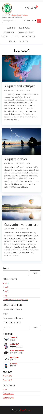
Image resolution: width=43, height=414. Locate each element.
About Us (24, 41)
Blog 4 (5, 283)
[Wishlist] (29, 8)
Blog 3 (5, 287)
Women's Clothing (26, 32)
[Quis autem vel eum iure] (21, 208)
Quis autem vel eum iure (21, 224)
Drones (14, 15)
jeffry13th (22, 90)
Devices (15, 37)
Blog (5, 389)
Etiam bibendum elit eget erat (15, 299)
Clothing (11, 28)
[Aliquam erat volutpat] (21, 68)
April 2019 (7, 380)
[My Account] (32, 8)
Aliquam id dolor (15, 159)
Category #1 (8, 393)
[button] (35, 8)
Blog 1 (5, 295)
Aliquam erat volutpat (19, 86)
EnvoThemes (25, 410)
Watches (25, 15)
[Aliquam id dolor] (21, 141)
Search (6, 268)
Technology (24, 28)
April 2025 (7, 376)
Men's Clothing (29, 37)
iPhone (19, 15)
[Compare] (26, 8)
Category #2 (8, 397)
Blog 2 (5, 291)
